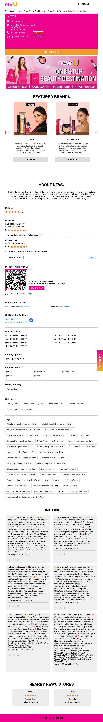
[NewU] (11, 4)
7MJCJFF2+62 (11, 319)
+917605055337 (18, 32)
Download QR (37, 288)
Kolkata (67, 306)
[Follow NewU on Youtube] (57, 718)
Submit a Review (14, 257)
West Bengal (23, 306)
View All (92, 257)
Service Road (12, 389)
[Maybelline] (72, 118)
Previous (7, 132)
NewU (30, 691)
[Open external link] (100, 370)
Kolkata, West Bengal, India (16, 322)
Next (96, 132)
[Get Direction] (31, 321)
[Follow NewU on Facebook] (42, 718)
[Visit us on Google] (45, 718)
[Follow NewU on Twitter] (49, 718)
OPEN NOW (39, 37)
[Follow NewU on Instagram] (53, 718)
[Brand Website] (61, 718)
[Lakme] (30, 118)
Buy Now (30, 159)
